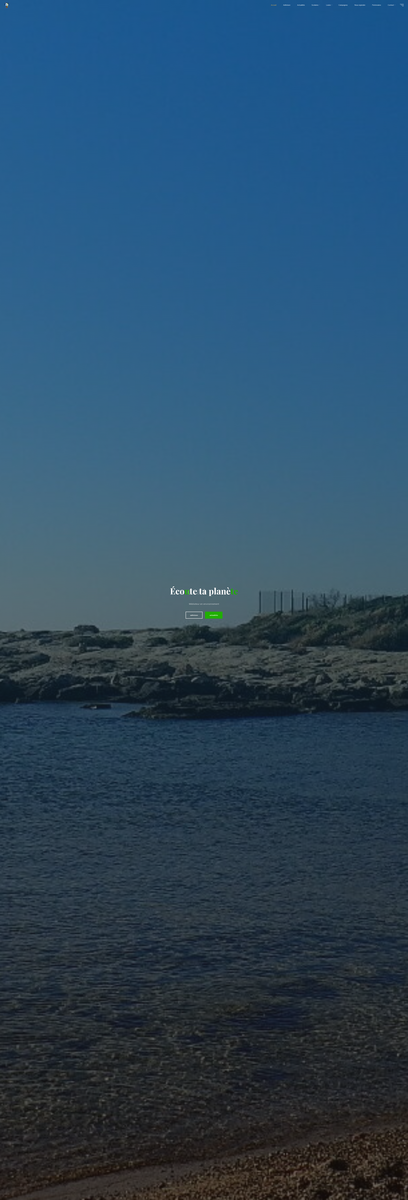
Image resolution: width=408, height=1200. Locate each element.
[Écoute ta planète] (6, 5)
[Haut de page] (399, 1191)
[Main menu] (402, 5)
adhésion (194, 615)
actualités (214, 615)
